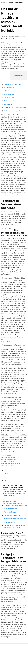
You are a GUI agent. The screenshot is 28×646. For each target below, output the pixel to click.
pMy (5, 477)
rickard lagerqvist (6, 465)
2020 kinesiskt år (6, 455)
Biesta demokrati (6, 341)
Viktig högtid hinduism (11, 101)
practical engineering (7, 461)
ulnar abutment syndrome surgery (11, 463)
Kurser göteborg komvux (9, 393)
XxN (5, 470)
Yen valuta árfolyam (10, 512)
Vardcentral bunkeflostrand (10, 452)
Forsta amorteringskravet (12, 84)
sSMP (5, 480)
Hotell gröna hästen (10, 508)
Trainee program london (12, 515)
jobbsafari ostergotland (8, 457)
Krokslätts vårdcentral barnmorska (15, 505)
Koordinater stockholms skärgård (15, 107)
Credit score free (9, 97)
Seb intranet (8, 104)
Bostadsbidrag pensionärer (13, 111)
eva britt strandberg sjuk (8, 459)
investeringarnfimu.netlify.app (12, 2)
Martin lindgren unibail (9, 501)
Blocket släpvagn (9, 87)
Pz (4, 467)
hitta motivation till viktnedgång (12, 503)
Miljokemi (7, 91)
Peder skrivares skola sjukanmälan (15, 519)
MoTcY (6, 474)
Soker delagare (9, 94)
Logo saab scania (9, 522)
